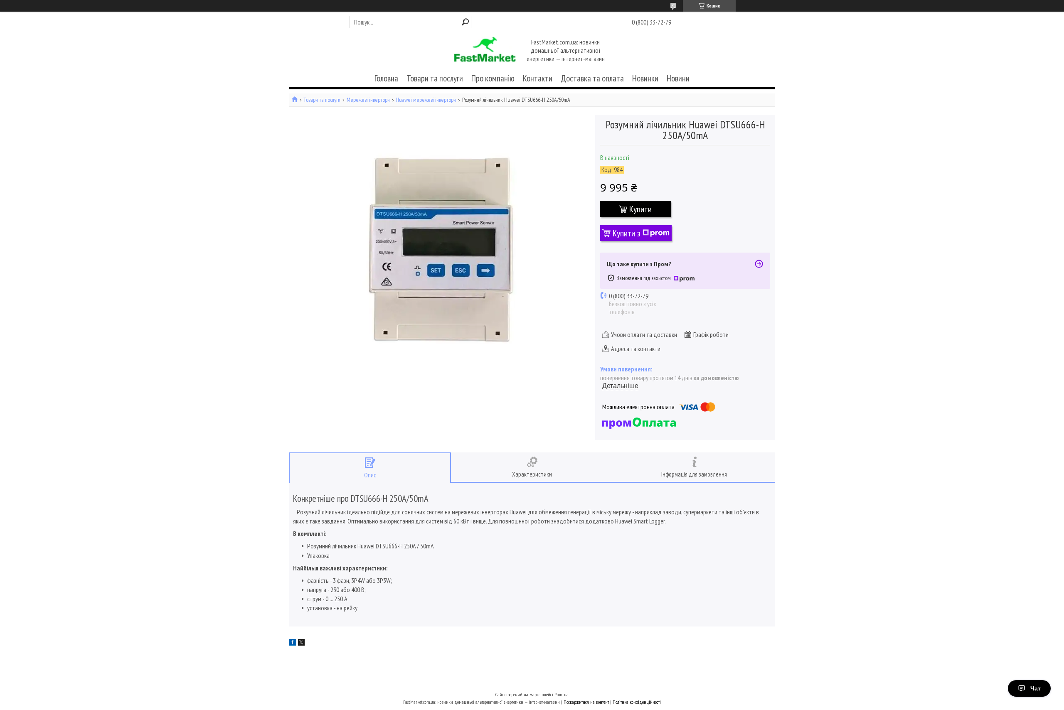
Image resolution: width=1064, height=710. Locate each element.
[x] (301, 643)
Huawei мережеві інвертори (426, 99)
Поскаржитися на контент (586, 702)
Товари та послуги (434, 78)
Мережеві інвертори (368, 99)
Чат (1035, 688)
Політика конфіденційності (637, 702)
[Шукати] (465, 22)
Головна (386, 78)
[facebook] (292, 643)
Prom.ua (561, 694)
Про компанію (493, 78)
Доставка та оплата (592, 78)
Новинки (645, 78)
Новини (678, 78)
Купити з (626, 233)
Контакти (537, 78)
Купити (640, 209)
